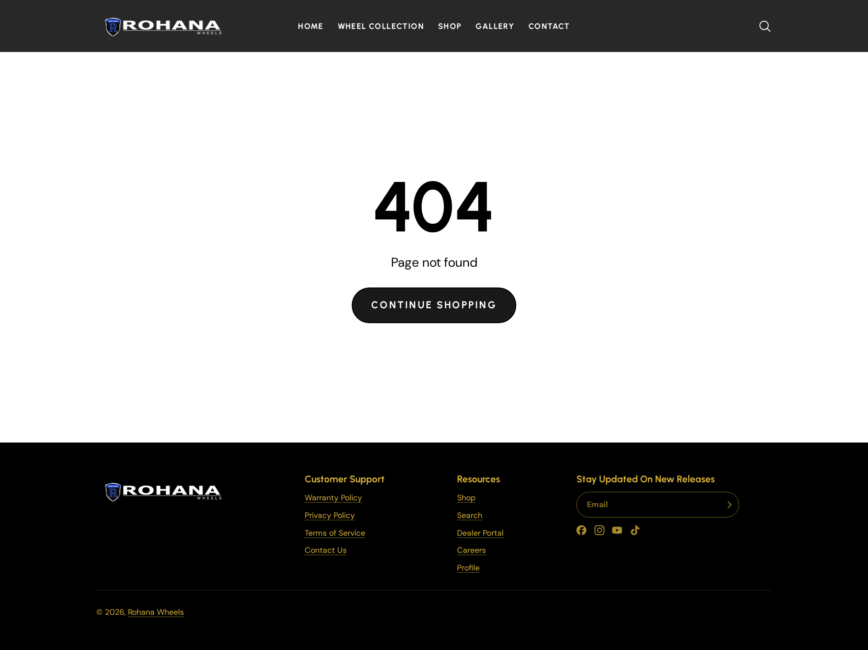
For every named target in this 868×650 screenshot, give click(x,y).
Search (469, 515)
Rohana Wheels (156, 612)
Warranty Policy (333, 498)
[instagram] (599, 530)
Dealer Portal (480, 533)
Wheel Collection (381, 26)
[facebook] (581, 530)
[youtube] (617, 530)
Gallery (495, 26)
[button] (765, 26)
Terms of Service (335, 533)
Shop (450, 26)
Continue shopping (434, 305)
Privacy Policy (330, 515)
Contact (549, 26)
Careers (471, 550)
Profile (468, 568)
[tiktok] (635, 530)
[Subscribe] (729, 505)
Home (311, 26)
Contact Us (326, 550)
